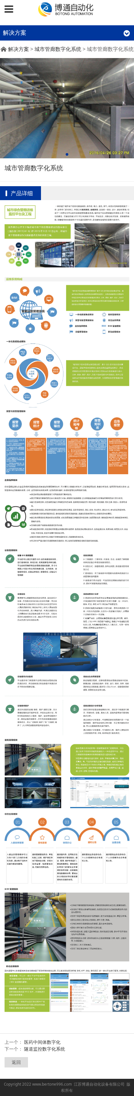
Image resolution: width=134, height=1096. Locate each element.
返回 (16, 1062)
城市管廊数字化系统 (57, 49)
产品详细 (22, 193)
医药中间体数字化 (42, 1042)
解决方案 (18, 49)
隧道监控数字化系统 (44, 1049)
